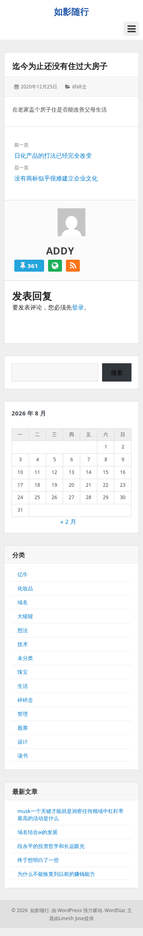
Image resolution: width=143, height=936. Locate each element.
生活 (22, 685)
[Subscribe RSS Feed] (73, 266)
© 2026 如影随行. (31, 910)
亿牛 (22, 574)
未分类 (25, 658)
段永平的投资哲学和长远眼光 (51, 846)
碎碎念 (79, 86)
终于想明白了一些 (38, 860)
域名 (22, 602)
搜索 (117, 372)
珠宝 (22, 672)
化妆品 (25, 588)
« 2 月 (68, 521)
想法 (22, 630)
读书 (22, 755)
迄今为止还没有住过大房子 (60, 66)
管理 (22, 713)
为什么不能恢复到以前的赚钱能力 (56, 873)
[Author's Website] (55, 266)
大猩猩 (25, 616)
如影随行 (71, 11)
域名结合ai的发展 (37, 832)
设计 (22, 741)
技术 (22, 644)
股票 (22, 727)
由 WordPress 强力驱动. (77, 910)
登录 (78, 307)
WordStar (114, 910)
